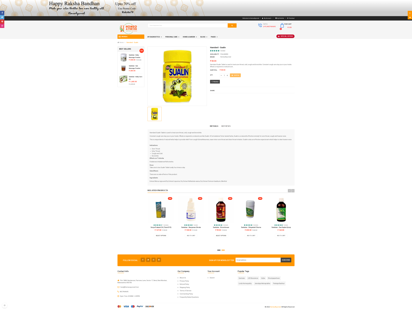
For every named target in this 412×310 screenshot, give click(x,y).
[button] (215, 51)
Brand (212, 57)
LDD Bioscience (253, 278)
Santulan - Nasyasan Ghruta (191, 227)
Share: (212, 90)
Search (212, 278)
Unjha (263, 278)
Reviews (226, 126)
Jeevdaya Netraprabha (262, 283)
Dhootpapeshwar (274, 278)
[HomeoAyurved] (206, 8)
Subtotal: (213, 70)
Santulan (242, 278)
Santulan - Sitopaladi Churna (251, 227)
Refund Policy (184, 284)
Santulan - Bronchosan (221, 227)
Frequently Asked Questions (189, 297)
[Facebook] (2, 13)
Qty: (211, 75)
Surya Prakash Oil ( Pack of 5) (161, 227)
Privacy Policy (184, 281)
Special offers (287, 36)
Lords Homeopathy (245, 283)
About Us (183, 278)
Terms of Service (185, 291)
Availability (214, 54)
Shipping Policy (185, 287)
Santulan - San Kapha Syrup (281, 227)
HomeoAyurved (225, 57)
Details (214, 126)
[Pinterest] (2, 21)
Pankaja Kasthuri (279, 283)
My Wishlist (280, 18)
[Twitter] (2, 17)
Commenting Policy (186, 294)
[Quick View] (153, 210)
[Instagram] (2, 26)
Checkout (292, 18)
